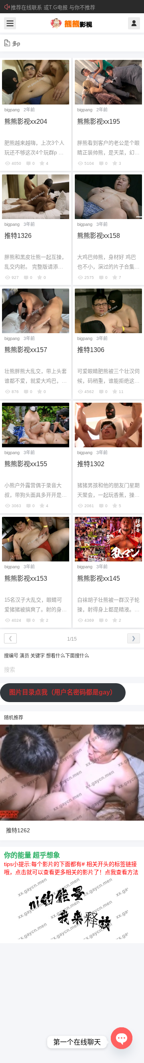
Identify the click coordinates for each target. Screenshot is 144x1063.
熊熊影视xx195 (98, 121)
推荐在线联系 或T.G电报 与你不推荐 (53, 7)
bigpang (12, 109)
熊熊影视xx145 (98, 578)
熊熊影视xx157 (25, 349)
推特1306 (90, 349)
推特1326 (18, 235)
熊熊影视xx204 (25, 121)
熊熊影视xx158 (98, 235)
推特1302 (90, 464)
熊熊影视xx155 (25, 464)
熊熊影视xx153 (25, 578)
